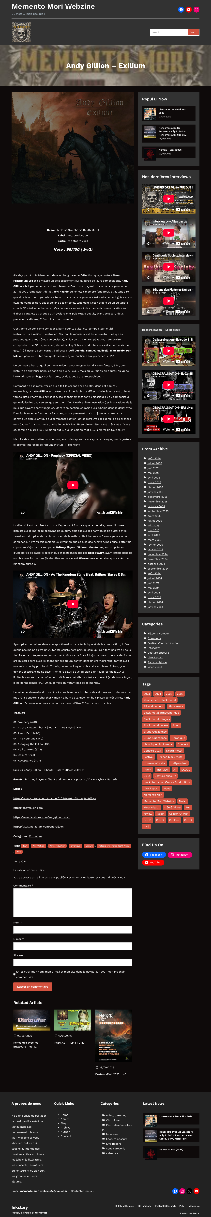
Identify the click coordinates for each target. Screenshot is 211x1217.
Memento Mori (153, 794)
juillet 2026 (155, 463)
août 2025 (154, 515)
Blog (63, 1123)
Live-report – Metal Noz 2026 (172, 111)
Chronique (35, 836)
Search (193, 32)
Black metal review (156, 725)
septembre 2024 (158, 568)
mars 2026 (154, 482)
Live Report (155, 657)
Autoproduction (57, 846)
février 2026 (155, 487)
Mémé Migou (172, 807)
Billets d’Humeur (124, 1206)
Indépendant (179, 763)
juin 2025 (153, 525)
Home (64, 1114)
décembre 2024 (158, 554)
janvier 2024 (155, 606)
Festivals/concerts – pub (164, 643)
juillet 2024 (155, 578)
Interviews (193, 1206)
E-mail (18, 938)
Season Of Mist (178, 813)
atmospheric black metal (160, 700)
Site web (18, 955)
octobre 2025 (156, 506)
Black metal (176, 706)
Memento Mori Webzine (53, 6)
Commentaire (23, 885)
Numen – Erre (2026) (170, 149)
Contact (66, 1136)
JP (174, 769)
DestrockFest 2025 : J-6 (110, 1074)
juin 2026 (153, 468)
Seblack (174, 820)
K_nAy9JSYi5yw (86, 798)
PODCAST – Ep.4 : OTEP (69, 1042)
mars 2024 (154, 597)
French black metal (170, 756)
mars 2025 (154, 539)
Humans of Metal (155, 763)
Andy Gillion (38, 846)
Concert (183, 744)
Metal (182, 801)
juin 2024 (153, 583)
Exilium (89, 846)
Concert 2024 (152, 750)
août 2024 (154, 573)
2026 (180, 693)
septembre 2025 (158, 511)
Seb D (147, 820)
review (148, 813)
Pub (188, 807)
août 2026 (154, 458)
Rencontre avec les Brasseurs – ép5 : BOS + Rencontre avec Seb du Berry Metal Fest (172, 132)
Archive (65, 1127)
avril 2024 (154, 592)
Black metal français (157, 719)
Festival (148, 756)
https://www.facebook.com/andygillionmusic (41, 817)
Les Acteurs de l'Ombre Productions (167, 782)
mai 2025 (153, 530)
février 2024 (155, 602)
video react (155, 667)
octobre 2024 (156, 563)
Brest (176, 725)
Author (65, 1131)
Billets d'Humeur (158, 633)
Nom (17, 922)
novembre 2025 (157, 501)
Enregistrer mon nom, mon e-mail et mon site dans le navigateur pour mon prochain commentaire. (70, 974)
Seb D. (160, 820)
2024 (25, 846)
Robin (160, 813)
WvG (18, 852)
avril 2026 (154, 477)
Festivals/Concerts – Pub (169, 1206)
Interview (154, 647)
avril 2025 (154, 535)
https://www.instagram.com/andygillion (38, 826)
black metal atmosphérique (161, 712)
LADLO (185, 769)
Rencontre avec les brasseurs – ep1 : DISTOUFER (25, 1045)
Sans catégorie (157, 662)
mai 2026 (153, 472)
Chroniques (144, 1206)
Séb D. (188, 820)
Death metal (174, 750)
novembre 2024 (158, 559)
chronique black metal (158, 744)
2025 (169, 693)
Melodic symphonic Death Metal (113, 846)
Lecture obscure (158, 652)
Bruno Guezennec (155, 731)
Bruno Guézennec (155, 737)
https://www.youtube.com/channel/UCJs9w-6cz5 (44, 798)
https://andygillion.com (28, 807)
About (65, 1119)
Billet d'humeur (154, 706)
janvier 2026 (155, 492)
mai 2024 (153, 587)
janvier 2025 (155, 549)
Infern (147, 769)
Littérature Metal (189, 1213)
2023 (147, 693)
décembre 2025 (157, 496)
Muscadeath (151, 807)
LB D (147, 775)
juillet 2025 (155, 520)
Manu (167, 788)
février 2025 (155, 544)
